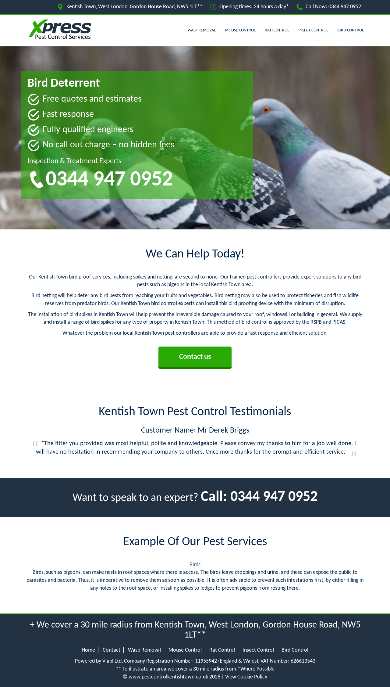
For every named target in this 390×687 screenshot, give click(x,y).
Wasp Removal (202, 30)
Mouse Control (240, 30)
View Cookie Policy (246, 677)
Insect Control (313, 30)
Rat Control (277, 30)
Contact (111, 650)
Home (88, 650)
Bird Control (350, 30)
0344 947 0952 (344, 7)
